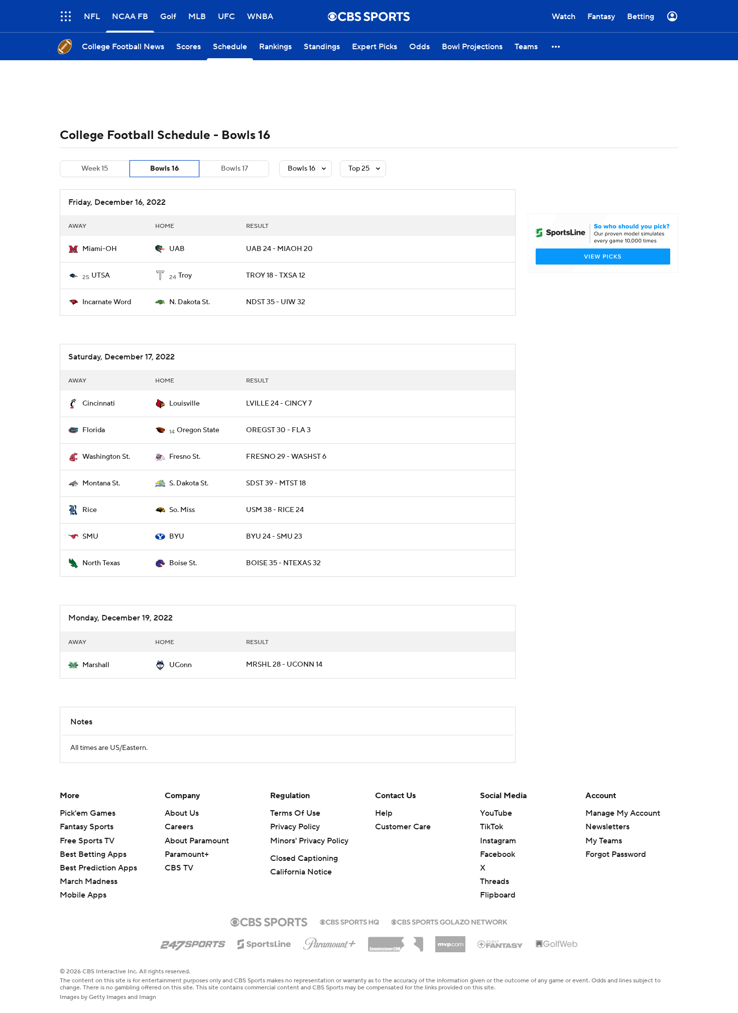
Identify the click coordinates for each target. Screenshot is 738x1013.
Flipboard (498, 895)
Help (384, 813)
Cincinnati (98, 403)
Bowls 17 (234, 168)
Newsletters (607, 827)
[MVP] (450, 940)
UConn (180, 665)
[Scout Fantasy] (500, 944)
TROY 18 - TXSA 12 (275, 275)
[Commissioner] (395, 941)
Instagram (498, 841)
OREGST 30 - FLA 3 (278, 430)
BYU (176, 536)
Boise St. (183, 563)
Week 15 (94, 168)
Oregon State (198, 430)
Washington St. (106, 456)
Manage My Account (622, 813)
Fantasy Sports (86, 827)
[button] (556, 46)
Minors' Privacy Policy (309, 841)
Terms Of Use (295, 813)
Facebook (497, 854)
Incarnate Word (106, 302)
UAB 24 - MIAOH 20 (279, 249)
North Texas (101, 563)
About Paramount (197, 841)
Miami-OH (99, 249)
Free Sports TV (87, 841)
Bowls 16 (164, 168)
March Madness (88, 881)
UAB (177, 249)
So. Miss (182, 510)
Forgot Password (615, 854)
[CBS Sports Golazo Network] (449, 921)
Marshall (95, 665)
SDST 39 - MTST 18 (276, 483)
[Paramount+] (329, 942)
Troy (185, 275)
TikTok (491, 827)
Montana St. (101, 483)
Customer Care (403, 827)
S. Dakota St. (188, 483)
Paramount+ (187, 854)
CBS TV (179, 868)
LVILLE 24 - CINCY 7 (279, 403)
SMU (90, 536)
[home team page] (73, 249)
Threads (494, 881)
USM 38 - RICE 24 (275, 510)
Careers (179, 827)
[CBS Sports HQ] (349, 921)
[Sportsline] (264, 943)
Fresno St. (184, 456)
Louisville (184, 403)
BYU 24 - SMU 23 (274, 536)
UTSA (100, 275)
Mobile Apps (83, 895)
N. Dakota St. (189, 302)
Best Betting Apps (93, 854)
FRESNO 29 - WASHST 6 (286, 456)
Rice (89, 510)
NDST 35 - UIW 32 (275, 302)
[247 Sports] (192, 942)
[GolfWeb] (557, 944)
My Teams (603, 841)
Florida (93, 430)
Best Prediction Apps (98, 868)
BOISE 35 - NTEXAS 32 (283, 563)
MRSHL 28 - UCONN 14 (284, 664)
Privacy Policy (295, 827)
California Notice (301, 872)
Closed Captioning (304, 858)
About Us (182, 813)
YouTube (496, 813)
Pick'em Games (87, 813)
